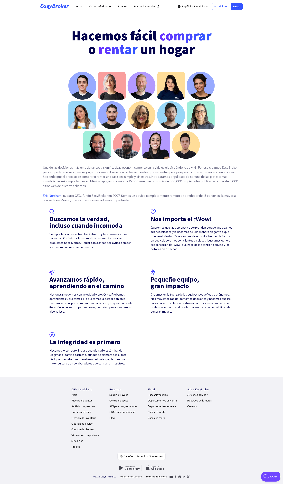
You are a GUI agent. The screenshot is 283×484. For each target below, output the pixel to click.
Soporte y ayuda (118, 395)
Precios (122, 6)
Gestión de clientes (82, 429)
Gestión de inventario (83, 418)
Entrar (236, 6)
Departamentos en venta (162, 400)
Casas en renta (156, 418)
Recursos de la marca (199, 400)
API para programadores (123, 406)
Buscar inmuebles (145, 6)
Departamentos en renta (162, 406)
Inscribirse (220, 6)
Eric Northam (52, 196)
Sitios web (77, 441)
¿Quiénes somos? (197, 395)
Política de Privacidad (131, 476)
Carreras (192, 406)
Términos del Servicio (156, 476)
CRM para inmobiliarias (122, 412)
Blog (112, 418)
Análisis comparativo (83, 406)
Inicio (79, 6)
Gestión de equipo (82, 423)
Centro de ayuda (118, 400)
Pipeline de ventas (82, 400)
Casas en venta (156, 412)
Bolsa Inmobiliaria (81, 412)
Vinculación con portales (85, 435)
